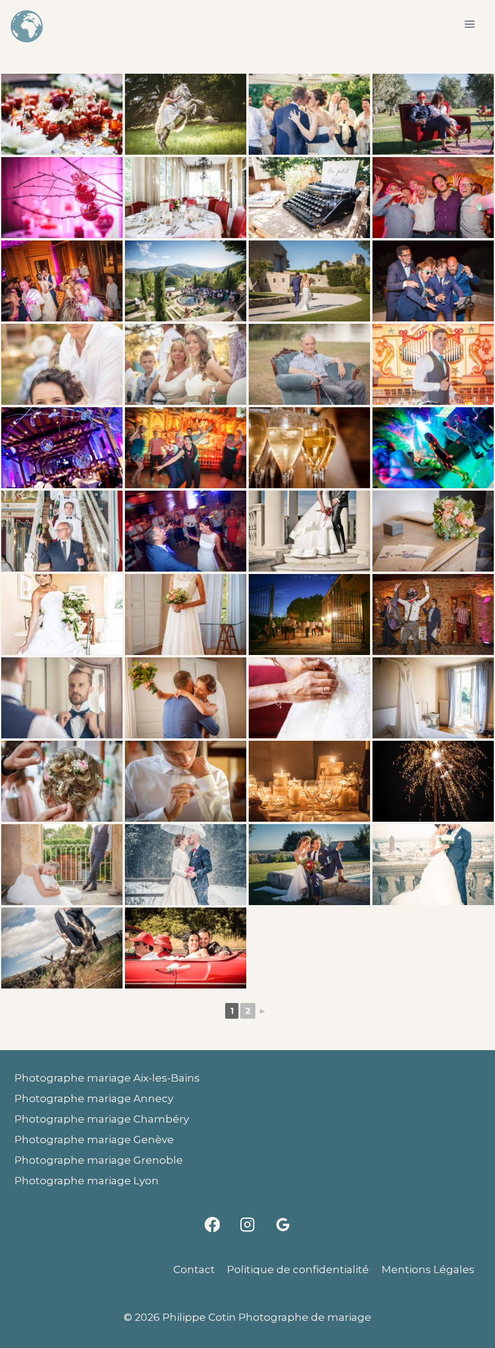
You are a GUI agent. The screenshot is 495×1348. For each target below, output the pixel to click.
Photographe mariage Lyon (86, 1181)
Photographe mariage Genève (94, 1140)
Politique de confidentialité (298, 1269)
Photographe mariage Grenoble (98, 1160)
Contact (194, 1269)
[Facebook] (212, 1224)
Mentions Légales (428, 1269)
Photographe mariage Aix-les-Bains (107, 1078)
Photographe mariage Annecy (93, 1098)
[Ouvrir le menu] (469, 24)
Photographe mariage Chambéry (101, 1119)
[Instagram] (247, 1224)
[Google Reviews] (282, 1224)
